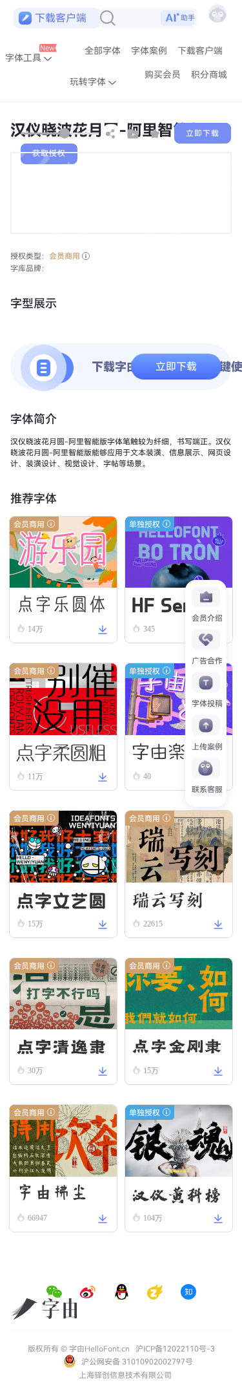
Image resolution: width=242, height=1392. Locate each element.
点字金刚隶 (177, 1045)
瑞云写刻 (168, 898)
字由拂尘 (52, 1193)
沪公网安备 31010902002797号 (136, 1361)
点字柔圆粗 (61, 751)
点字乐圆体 (61, 604)
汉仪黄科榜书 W (177, 1194)
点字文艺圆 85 (61, 900)
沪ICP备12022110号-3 (175, 1348)
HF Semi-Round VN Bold (174, 605)
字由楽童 (168, 751)
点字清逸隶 (61, 1045)
